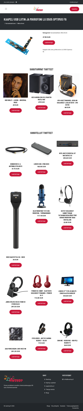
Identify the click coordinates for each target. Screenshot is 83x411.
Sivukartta (75, 408)
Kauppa (74, 9)
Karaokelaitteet (11, 23)
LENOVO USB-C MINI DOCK (41, 164)
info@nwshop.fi (74, 2)
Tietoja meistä (50, 389)
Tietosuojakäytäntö (73, 406)
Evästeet (62, 406)
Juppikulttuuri (50, 386)
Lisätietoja (49, 42)
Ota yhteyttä (55, 406)
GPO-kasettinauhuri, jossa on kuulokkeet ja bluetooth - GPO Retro (67, 102)
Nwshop (48, 379)
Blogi (47, 393)
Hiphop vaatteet (51, 383)
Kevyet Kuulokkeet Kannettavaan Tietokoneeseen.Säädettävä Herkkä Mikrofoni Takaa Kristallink (67, 215)
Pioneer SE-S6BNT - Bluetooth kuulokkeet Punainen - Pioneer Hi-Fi (41, 293)
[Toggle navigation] (6, 8)
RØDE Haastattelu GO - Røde (15, 257)
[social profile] (16, 2)
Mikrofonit (21, 23)
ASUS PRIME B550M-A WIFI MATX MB (15, 349)
